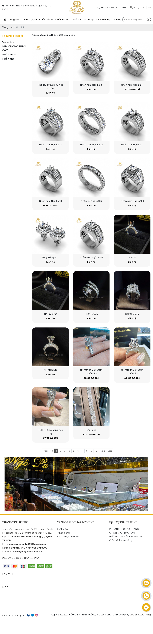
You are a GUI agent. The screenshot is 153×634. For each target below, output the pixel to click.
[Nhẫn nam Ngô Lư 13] (50, 121)
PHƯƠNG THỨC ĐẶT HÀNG (124, 529)
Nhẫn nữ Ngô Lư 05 (91, 201)
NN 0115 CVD (132, 314)
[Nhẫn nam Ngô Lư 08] (132, 177)
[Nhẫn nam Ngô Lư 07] (91, 234)
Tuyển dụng (63, 532)
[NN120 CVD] (50, 290)
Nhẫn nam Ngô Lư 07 (91, 257)
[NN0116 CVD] (91, 290)
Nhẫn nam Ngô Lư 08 (132, 201)
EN (149, 7)
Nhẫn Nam (61, 19)
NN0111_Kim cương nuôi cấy (50, 432)
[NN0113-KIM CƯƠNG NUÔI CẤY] (91, 347)
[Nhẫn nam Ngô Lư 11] (132, 121)
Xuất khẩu (62, 529)
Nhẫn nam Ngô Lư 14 (132, 85)
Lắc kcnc (91, 430)
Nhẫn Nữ (78, 19)
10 (96, 451)
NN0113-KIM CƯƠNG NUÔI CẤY (91, 372)
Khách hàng (103, 19)
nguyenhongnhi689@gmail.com (27, 544)
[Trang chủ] (4, 19)
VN (144, 7)
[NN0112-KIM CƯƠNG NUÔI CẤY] (132, 347)
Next (103, 451)
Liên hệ (117, 19)
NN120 (132, 257)
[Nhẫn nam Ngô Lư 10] (50, 177)
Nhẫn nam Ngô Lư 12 (91, 144)
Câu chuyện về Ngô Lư (69, 536)
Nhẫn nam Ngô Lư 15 (91, 85)
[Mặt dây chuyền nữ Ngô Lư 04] (50, 61)
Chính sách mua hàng (120, 540)
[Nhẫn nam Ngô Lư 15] (91, 61)
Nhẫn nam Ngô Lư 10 (50, 201)
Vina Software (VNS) (140, 614)
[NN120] (132, 234)
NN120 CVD (50, 314)
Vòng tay (14, 19)
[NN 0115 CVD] (132, 290)
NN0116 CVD (91, 314)
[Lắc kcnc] (91, 406)
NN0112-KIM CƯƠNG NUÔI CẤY (132, 372)
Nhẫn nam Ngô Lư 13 (50, 144)
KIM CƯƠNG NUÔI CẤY (37, 19)
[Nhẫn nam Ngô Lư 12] (91, 121)
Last (110, 451)
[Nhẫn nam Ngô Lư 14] (132, 61)
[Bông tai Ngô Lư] (50, 234)
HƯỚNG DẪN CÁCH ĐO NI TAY (125, 536)
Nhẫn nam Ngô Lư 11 (132, 144)
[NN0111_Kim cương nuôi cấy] (50, 406)
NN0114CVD (50, 370)
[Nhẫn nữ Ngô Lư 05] (91, 177)
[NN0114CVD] (50, 347)
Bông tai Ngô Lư (50, 257)
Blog (91, 19)
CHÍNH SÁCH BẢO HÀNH (123, 532)
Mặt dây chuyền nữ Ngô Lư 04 (50, 87)
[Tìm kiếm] (147, 19)
